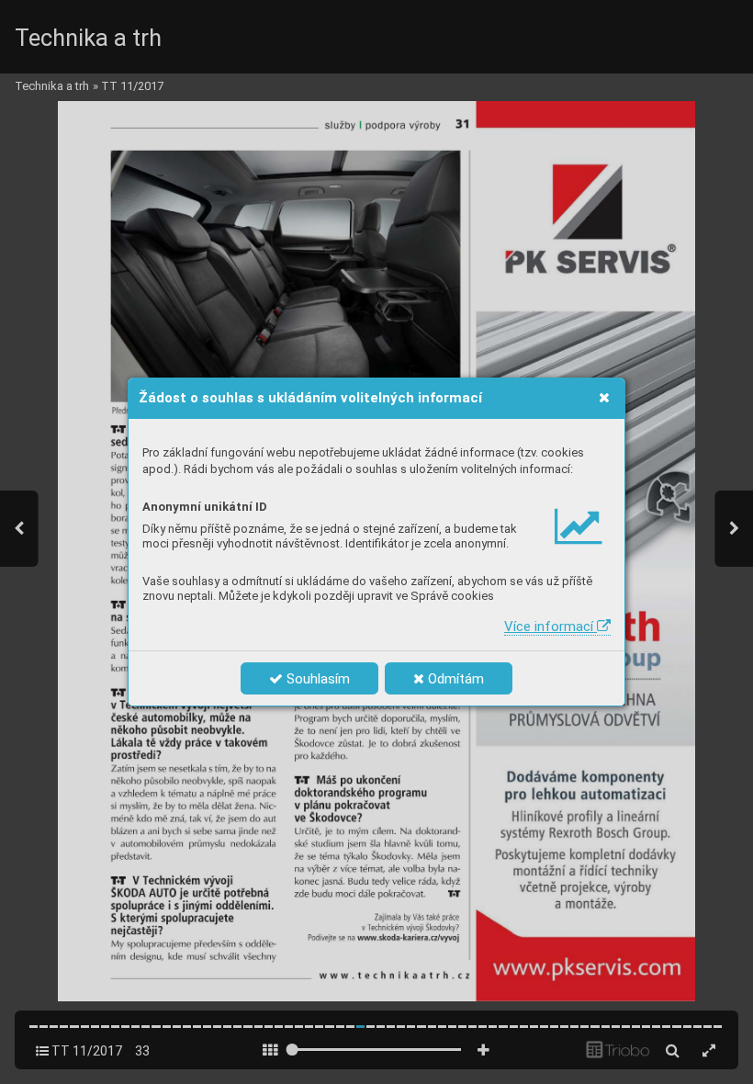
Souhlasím (316, 679)
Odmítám (454, 679)
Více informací (550, 626)
